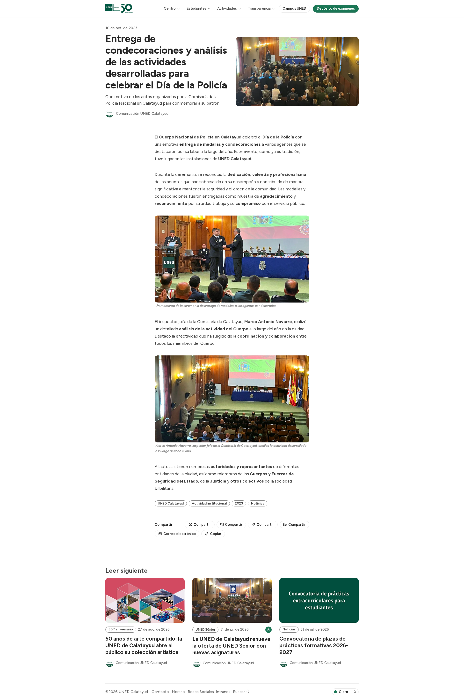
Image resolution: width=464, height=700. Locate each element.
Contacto (160, 691)
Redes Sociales (201, 691)
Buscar (239, 691)
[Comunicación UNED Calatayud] (109, 113)
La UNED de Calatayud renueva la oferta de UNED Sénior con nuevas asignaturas (231, 646)
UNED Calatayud (171, 503)
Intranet (223, 691)
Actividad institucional (209, 503)
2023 (239, 503)
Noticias (257, 503)
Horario (178, 691)
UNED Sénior (205, 629)
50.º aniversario (121, 629)
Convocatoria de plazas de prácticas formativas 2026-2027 (313, 645)
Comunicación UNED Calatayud (142, 113)
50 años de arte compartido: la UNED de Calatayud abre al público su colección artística (143, 645)
